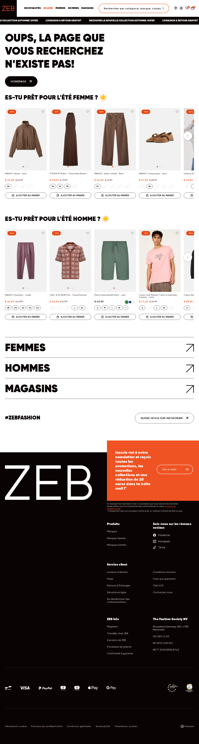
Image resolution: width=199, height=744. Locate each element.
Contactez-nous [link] (163, 592)
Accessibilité (103, 726)
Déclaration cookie (16, 726)
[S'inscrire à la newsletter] (187, 469)
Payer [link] (110, 578)
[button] (11, 136)
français (189, 726)
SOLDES (48, 8)
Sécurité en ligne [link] (116, 592)
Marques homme (116, 544)
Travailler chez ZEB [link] (117, 633)
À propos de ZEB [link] (116, 640)
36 (60, 186)
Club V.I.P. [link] (158, 585)
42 (23, 308)
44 (30, 308)
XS (8, 186)
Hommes (73, 8)
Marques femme (116, 538)
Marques (87, 8)
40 (15, 308)
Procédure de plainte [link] (119, 646)
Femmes (60, 8)
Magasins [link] (112, 626)
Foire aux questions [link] (164, 578)
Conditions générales (79, 726)
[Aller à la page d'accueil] (8, 8)
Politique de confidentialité (46, 726)
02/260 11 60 (161, 636)
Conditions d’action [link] (164, 572)
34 (53, 186)
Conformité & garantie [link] (120, 653)
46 (37, 308)
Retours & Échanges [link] (118, 585)
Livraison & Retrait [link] (117, 572)
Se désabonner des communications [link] (118, 600)
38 (67, 186)
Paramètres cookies (126, 726)
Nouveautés (32, 8)
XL (82, 308)
